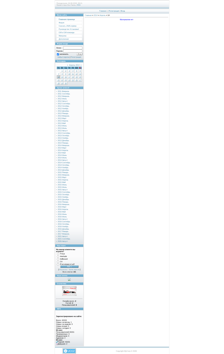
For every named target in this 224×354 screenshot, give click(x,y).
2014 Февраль (63, 145)
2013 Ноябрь (63, 138)
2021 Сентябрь (64, 239)
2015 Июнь (62, 185)
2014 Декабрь (63, 170)
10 (69, 74)
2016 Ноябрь (63, 226)
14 (59, 77)
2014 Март (62, 148)
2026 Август (63, 241)
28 (59, 83)
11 (73, 74)
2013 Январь (63, 113)
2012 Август (63, 101)
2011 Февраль (63, 91)
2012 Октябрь (63, 106)
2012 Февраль (63, 96)
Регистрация (114, 11)
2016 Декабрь (63, 229)
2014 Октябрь (63, 165)
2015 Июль (62, 187)
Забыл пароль (63, 57)
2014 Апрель (63, 150)
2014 (96, 15)
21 (59, 80)
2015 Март (62, 177)
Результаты (63, 269)
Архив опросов (74, 269)
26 (77, 80)
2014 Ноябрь (63, 167)
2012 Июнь (62, 99)
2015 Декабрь (63, 199)
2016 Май (62, 212)
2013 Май (62, 123)
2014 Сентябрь (64, 163)
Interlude (63, 256)
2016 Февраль (63, 204)
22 (62, 80)
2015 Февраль (63, 175)
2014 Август (63, 160)
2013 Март (62, 118)
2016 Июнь (62, 214)
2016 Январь (63, 202)
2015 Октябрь (63, 195)
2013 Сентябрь (64, 133)
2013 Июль (62, 128)
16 (66, 77)
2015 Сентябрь (64, 192)
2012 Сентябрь (64, 104)
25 (73, 80)
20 (80, 77)
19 (77, 77)
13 (80, 74)
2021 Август (63, 236)
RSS (79, 5)
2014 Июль (62, 158)
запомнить (64, 54)
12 (77, 74)
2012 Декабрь (63, 111)
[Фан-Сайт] (69, 295)
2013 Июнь (62, 126)
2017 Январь (63, 231)
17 (69, 77)
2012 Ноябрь (63, 108)
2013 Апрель (63, 121)
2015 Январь (63, 172)
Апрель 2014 (74, 65)
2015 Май (62, 182)
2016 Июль (62, 217)
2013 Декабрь (63, 140)
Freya (62, 254)
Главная (102, 11)
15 (62, 77)
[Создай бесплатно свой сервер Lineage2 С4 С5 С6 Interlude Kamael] (69, 280)
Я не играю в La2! (67, 264)
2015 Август (63, 190)
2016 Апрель (63, 209)
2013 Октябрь (63, 136)
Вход (123, 11)
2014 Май (62, 153)
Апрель (103, 15)
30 (66, 83)
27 (80, 80)
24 (69, 80)
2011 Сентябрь (64, 94)
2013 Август (63, 131)
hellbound (64, 259)
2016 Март (62, 207)
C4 (61, 262)
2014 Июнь (62, 155)
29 (62, 83)
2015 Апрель (63, 180)
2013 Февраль (63, 116)
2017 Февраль (63, 234)
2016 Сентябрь (64, 222)
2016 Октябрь (63, 224)
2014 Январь (63, 143)
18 (73, 77)
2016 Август (63, 219)
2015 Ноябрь (63, 197)
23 (66, 80)
